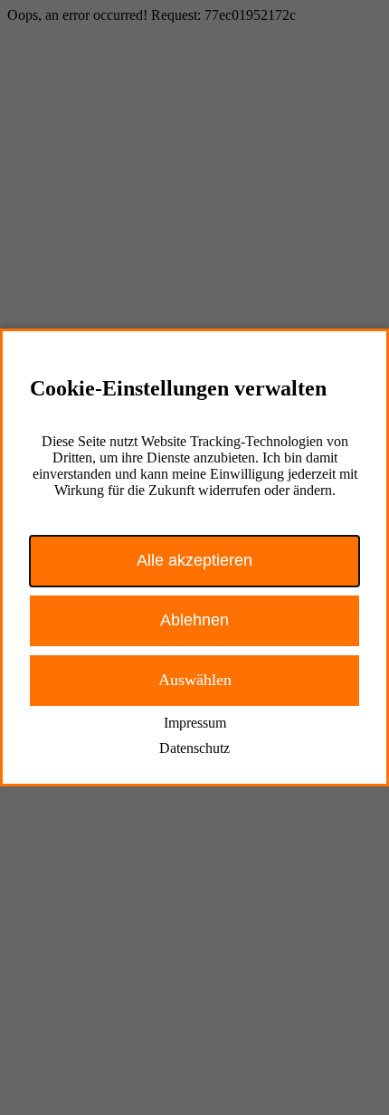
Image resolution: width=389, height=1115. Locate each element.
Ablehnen (194, 620)
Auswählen (195, 680)
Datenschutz (194, 748)
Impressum (195, 722)
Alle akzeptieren (194, 560)
